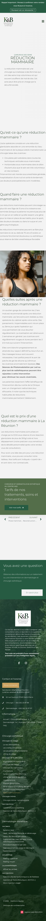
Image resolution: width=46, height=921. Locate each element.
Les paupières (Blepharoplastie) (15, 751)
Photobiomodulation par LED (14, 845)
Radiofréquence (9, 851)
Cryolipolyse (8, 771)
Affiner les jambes (10, 869)
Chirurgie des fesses (11, 765)
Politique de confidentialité (13, 905)
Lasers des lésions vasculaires (14, 836)
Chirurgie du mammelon (13, 768)
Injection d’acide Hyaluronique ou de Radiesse (21, 877)
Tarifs (39, 722)
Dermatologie (8, 722)
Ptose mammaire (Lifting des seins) (17, 786)
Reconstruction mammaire (13, 790)
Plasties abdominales (11, 783)
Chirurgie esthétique (19, 719)
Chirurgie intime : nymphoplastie (16, 800)
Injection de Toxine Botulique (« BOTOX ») (19, 811)
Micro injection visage (11, 883)
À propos (22, 722)
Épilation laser (8, 830)
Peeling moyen (9, 862)
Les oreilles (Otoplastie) (12, 748)
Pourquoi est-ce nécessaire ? (23, 10)
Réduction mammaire (11, 793)
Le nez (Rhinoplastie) (11, 745)
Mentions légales (17, 901)
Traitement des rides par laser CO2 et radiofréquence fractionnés (17, 840)
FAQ (5, 725)
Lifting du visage (9, 754)
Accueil (6, 719)
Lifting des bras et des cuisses (14, 777)
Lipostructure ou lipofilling (13, 808)
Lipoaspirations (9, 780)
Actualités (32, 722)
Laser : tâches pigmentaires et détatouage (19, 833)
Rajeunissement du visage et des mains (18, 848)
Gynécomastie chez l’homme (14, 774)
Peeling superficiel (10, 859)
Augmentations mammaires (14, 762)
